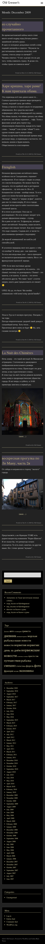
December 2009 (12, 795)
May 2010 (10, 780)
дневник (10, 635)
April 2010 (10, 783)
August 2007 (11, 873)
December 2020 (12, 688)
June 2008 (10, 847)
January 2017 (11, 705)
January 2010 (11, 792)
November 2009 (12, 798)
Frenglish (8, 167)
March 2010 (10, 786)
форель (30, 666)
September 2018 (12, 691)
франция (8, 671)
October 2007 (11, 867)
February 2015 (11, 726)
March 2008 (10, 856)
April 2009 (10, 818)
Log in (8, 916)
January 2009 (11, 827)
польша (25, 656)
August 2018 (11, 694)
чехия (16, 671)
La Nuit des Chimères (17, 352)
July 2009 (10, 809)
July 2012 (10, 734)
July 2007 (10, 876)
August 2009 (11, 806)
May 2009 (10, 815)
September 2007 (12, 870)
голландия (18, 631)
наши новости (22, 640)
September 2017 (12, 697)
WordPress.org (11, 925)
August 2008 (11, 841)
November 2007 (12, 864)
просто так (33, 656)
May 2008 (10, 850)
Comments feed (12, 922)
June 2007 (10, 879)
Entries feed (10, 919)
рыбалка (26, 660)
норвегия (20, 645)
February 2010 (11, 789)
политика (20, 656)
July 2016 (10, 711)
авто (12, 631)
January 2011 (11, 757)
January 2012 (11, 743)
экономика (26, 670)
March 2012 (10, 740)
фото (37, 665)
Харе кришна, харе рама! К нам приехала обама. (21, 88)
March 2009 (10, 821)
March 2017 (10, 699)
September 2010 (12, 769)
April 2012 (10, 737)
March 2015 (10, 723)
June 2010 (10, 777)
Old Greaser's (10, 2)
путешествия (12, 660)
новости (9, 645)
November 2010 (12, 763)
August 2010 (11, 772)
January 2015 (11, 728)
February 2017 (11, 702)
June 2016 (10, 714)
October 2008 (11, 835)
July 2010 (10, 775)
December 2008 (12, 830)
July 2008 (10, 844)
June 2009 (10, 812)
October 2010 (11, 766)
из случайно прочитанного (13, 26)
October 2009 (11, 801)
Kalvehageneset (23, 603)
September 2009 (12, 804)
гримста (26, 631)
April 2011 (10, 749)
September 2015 (12, 720)
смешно (10, 665)
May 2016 (10, 717)
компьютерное (22, 636)
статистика (21, 666)
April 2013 (10, 731)
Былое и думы (20, 609)
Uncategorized (11, 897)
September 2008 (12, 838)
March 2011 (10, 751)
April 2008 (10, 853)
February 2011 (11, 754)
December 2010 (12, 760)
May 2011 (10, 746)
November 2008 (12, 832)
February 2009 (11, 824)
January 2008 (11, 859)
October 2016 (11, 708)
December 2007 (12, 861)
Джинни (6, 631)
